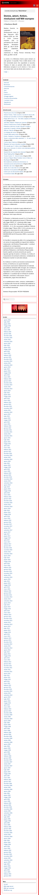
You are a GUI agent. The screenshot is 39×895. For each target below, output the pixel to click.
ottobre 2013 (7, 622)
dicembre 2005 (8, 807)
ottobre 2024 (7, 363)
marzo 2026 (7, 329)
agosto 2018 (7, 508)
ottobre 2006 (7, 787)
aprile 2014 (7, 610)
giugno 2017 (7, 536)
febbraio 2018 (7, 520)
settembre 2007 (8, 766)
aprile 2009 (7, 728)
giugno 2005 (7, 819)
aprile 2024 (7, 375)
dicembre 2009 (8, 713)
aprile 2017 (7, 540)
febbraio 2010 (7, 709)
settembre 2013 (8, 624)
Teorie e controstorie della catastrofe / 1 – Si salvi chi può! (20, 138)
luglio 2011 (7, 675)
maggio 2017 (7, 538)
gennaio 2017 (7, 546)
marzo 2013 (7, 636)
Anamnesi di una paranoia (11, 169)
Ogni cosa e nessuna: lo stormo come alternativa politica (19, 148)
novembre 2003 (8, 856)
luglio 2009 (7, 722)
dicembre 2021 (8, 430)
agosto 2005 (7, 815)
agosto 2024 (7, 367)
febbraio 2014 (7, 614)
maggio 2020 (7, 467)
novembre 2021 (8, 432)
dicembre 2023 (8, 383)
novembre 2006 (8, 785)
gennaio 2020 (7, 475)
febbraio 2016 (7, 567)
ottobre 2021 (7, 434)
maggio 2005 (7, 821)
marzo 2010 (7, 707)
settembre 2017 (8, 530)
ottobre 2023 (7, 386)
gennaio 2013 (7, 640)
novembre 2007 (8, 762)
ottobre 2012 (7, 646)
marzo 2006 (7, 801)
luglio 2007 (7, 769)
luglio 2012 (7, 652)
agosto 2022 (7, 414)
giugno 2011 (7, 677)
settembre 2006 (8, 789)
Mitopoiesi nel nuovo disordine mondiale (15, 144)
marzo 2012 (7, 659)
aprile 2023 (7, 398)
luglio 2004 (7, 840)
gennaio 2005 (7, 828)
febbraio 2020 (7, 473)
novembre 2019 (8, 479)
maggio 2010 (7, 703)
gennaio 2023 (7, 404)
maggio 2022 (7, 420)
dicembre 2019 (8, 477)
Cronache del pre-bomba (10, 98)
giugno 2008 (7, 748)
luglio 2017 (7, 534)
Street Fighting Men (9, 154)
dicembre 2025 (8, 335)
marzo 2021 (7, 447)
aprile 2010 (7, 705)
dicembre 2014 (8, 595)
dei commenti (9, 888)
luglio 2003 (7, 864)
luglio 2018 (7, 510)
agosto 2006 (7, 791)
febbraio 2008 (7, 756)
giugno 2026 (7, 324)
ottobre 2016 (7, 551)
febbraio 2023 (7, 402)
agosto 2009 (7, 720)
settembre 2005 (8, 813)
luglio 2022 (7, 416)
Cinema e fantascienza (12, 124)
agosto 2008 (7, 744)
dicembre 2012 (8, 642)
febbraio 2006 (7, 803)
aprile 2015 (7, 587)
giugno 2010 (7, 701)
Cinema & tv (7, 94)
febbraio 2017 (7, 544)
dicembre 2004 (8, 830)
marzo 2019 (7, 494)
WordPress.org (8, 890)
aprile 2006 (7, 799)
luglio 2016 (7, 557)
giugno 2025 (7, 347)
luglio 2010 (7, 699)
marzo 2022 (7, 424)
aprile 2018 (7, 516)
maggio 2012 (7, 656)
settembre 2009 (8, 718)
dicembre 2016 (8, 548)
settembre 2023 (8, 388)
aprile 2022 (7, 422)
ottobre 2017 (7, 528)
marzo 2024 (7, 377)
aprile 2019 (7, 493)
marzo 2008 (7, 754)
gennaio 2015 (7, 593)
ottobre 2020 (7, 457)
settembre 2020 (8, 459)
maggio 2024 (7, 373)
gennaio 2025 (7, 357)
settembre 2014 (8, 601)
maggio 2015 (7, 585)
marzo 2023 (7, 400)
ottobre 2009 (7, 716)
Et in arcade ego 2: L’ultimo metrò (13, 146)
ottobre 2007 (7, 764)
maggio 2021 (7, 443)
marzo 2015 (7, 589)
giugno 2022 (7, 418)
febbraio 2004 (7, 850)
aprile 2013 (7, 634)
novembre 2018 (8, 502)
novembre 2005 (8, 809)
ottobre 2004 (7, 834)
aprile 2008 (7, 752)
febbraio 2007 (7, 779)
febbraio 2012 (7, 661)
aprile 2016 (7, 563)
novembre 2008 (8, 738)
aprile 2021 (7, 445)
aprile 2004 (7, 846)
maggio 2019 (7, 491)
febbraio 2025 (7, 355)
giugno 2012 (7, 654)
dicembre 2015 (8, 571)
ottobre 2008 (7, 740)
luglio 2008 (7, 746)
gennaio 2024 (7, 381)
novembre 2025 (8, 337)
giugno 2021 (7, 441)
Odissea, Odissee (9, 130)
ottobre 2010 (7, 693)
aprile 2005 (7, 823)
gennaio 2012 (7, 663)
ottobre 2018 (7, 504)
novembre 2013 (8, 620)
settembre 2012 (8, 648)
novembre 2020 (8, 455)
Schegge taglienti (8, 96)
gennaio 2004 (7, 852)
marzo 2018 (7, 518)
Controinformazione (9, 86)
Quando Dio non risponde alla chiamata (14, 152)
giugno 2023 (7, 394)
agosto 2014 (7, 603)
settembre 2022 (8, 412)
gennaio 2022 (7, 428)
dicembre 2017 (8, 524)
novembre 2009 (8, 714)
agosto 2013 (7, 626)
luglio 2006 (7, 793)
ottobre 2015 (7, 575)
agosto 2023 (7, 390)
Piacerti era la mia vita (10, 112)
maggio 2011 (7, 679)
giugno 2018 (7, 512)
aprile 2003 (7, 870)
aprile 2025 (7, 351)
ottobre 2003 (7, 858)
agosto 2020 (7, 461)
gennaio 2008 (7, 758)
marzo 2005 (7, 824)
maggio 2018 (7, 514)
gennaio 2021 (7, 451)
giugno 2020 (7, 465)
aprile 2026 (7, 328)
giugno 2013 (7, 630)
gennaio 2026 (7, 333)
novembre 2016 (8, 549)
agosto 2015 (7, 579)
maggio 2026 (7, 326)
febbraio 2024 (7, 379)
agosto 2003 (7, 862)
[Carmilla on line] (19, 2)
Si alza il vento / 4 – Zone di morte (13, 156)
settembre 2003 (8, 860)
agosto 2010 (7, 697)
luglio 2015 (7, 581)
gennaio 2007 (7, 781)
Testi (5, 90)
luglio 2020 (7, 463)
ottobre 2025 (7, 339)
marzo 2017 (7, 542)
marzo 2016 (7, 565)
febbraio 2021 (7, 449)
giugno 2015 (7, 583)
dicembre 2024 (8, 359)
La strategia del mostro (10, 132)
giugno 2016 (7, 559)
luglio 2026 (7, 322)
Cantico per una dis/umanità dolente (13, 171)
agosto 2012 (7, 650)
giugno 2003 (7, 866)
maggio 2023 (7, 396)
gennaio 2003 (7, 876)
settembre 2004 (8, 836)
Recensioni (21, 21)
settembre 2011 (8, 671)
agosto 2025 (7, 343)
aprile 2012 (7, 658)
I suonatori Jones (8, 100)
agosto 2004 (7, 838)
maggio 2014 (7, 608)
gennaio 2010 (7, 711)
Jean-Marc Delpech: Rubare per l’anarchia (15, 122)
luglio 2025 (7, 345)
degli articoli (8, 886)
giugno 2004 (7, 842)
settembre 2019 (8, 483)
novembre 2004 (8, 832)
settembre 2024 (8, 365)
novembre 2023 (8, 384)
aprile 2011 (7, 681)
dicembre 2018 (8, 500)
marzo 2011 (7, 683)
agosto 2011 (7, 673)
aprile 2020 (7, 469)
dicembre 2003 (8, 854)
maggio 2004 (7, 844)
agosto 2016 (7, 555)
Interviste (6, 88)
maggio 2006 (7, 797)
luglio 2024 (7, 369)
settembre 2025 (8, 341)
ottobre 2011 (7, 669)
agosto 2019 (7, 485)
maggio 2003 (7, 868)
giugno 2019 (7, 489)
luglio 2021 (7, 439)
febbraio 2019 (7, 496)
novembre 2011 (8, 667)
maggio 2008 (7, 750)
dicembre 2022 (8, 406)
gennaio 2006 (7, 805)
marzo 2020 (7, 471)
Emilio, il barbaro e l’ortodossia (12, 136)
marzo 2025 (7, 353)
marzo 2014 (7, 612)
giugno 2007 (7, 771)
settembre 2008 (8, 742)
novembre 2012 (8, 644)
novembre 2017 (8, 526)
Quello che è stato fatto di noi (12, 167)
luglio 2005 (7, 817)
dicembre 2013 (8, 618)
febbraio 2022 (7, 426)
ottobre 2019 (7, 481)
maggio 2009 (7, 726)
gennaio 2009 (7, 734)
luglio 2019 (7, 487)
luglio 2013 (7, 628)
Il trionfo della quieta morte (11, 134)
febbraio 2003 (7, 874)
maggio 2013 (7, 632)
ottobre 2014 (7, 599)
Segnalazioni (7, 102)
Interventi (6, 82)
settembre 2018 (8, 506)
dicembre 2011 (8, 665)
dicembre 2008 (8, 736)
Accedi (6, 884)
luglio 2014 (7, 604)
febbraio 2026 (7, 331)
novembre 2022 (8, 408)
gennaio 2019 (7, 498)
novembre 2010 (8, 691)
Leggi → (6, 71)
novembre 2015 (8, 573)
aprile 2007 (7, 775)
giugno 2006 (7, 795)
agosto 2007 (7, 768)
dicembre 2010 (8, 689)
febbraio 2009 (7, 732)
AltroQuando (7, 104)
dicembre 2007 (8, 760)
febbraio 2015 (7, 591)
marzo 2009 (7, 730)
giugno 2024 (7, 371)
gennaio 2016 (7, 569)
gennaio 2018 (7, 522)
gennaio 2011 (7, 687)
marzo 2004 (7, 848)
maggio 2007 (7, 773)
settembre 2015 (8, 577)
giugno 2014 (7, 606)
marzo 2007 (7, 777)
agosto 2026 (7, 320)
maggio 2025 (7, 349)
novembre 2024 (8, 361)
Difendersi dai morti (9, 166)
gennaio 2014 (7, 616)
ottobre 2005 (7, 811)
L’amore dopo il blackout (10, 142)
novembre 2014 (8, 597)
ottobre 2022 (7, 410)
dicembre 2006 (8, 783)
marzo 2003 (7, 872)
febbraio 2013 (7, 638)
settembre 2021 (8, 436)
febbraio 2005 (7, 826)
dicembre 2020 (8, 453)
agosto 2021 (7, 438)
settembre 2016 (8, 553)
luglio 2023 (7, 392)
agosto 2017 (7, 532)
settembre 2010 (8, 695)
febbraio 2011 (7, 685)
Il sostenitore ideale (9, 173)
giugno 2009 (7, 724)
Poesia (6, 92)
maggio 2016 (7, 561)
